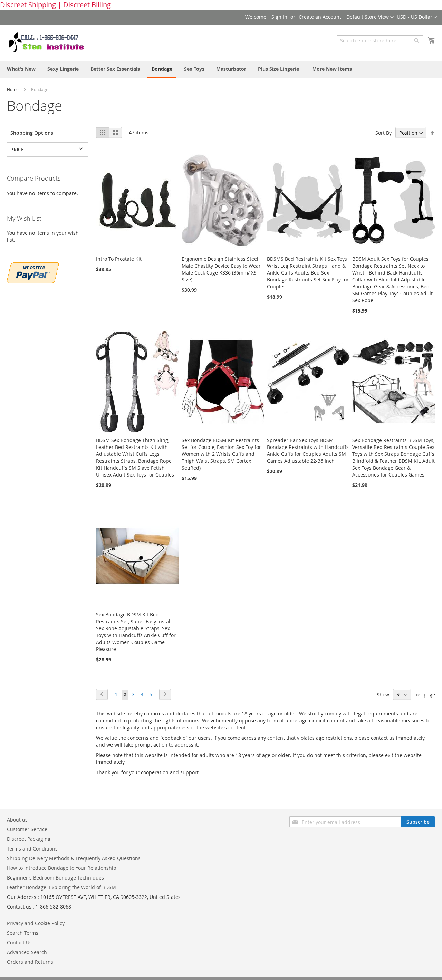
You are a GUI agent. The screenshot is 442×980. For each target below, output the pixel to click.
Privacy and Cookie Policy (36, 923)
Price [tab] (17, 149)
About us (17, 819)
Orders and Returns (30, 962)
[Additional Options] (33, 272)
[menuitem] (21, 69)
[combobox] (380, 40)
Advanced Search (27, 952)
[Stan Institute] (50, 42)
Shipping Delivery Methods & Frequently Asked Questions (74, 858)
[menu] (221, 69)
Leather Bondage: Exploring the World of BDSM (61, 887)
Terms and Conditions (32, 848)
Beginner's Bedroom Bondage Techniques (55, 877)
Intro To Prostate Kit (119, 259)
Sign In (279, 16)
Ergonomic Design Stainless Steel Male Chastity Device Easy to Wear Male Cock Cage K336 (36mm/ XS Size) (221, 269)
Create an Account (320, 16)
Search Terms (22, 933)
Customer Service (27, 829)
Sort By (383, 132)
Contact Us (19, 942)
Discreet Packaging (28, 839)
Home (13, 89)
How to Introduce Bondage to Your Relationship (61, 868)
